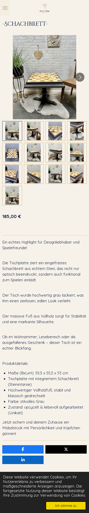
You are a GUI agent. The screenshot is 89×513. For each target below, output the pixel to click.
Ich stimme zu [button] (65, 505)
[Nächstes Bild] (79, 77)
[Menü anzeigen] (5, 8)
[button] (12, 131)
